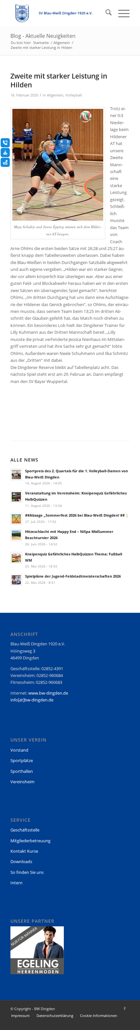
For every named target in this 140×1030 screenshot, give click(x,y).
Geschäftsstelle (24, 830)
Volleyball (73, 95)
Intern (16, 883)
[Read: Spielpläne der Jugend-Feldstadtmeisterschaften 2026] (16, 580)
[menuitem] (105, 13)
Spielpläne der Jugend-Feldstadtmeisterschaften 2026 (73, 576)
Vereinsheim (22, 782)
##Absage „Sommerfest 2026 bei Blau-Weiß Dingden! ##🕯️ (77, 515)
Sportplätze (21, 760)
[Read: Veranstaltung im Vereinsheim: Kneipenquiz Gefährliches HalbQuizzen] (16, 497)
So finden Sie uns (27, 872)
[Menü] (121, 13)
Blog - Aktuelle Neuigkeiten (43, 35)
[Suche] (105, 13)
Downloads (21, 861)
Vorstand (19, 750)
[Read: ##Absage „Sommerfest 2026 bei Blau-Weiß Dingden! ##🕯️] (16, 519)
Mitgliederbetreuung (30, 841)
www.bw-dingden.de (48, 693)
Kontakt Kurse (24, 851)
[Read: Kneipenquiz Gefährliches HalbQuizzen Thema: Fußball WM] (16, 558)
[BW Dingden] (57, 13)
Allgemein (55, 95)
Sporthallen (21, 771)
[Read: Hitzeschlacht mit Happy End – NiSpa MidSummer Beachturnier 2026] (16, 535)
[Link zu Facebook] (125, 1008)
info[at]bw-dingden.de (31, 700)
